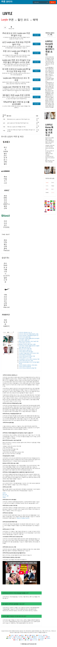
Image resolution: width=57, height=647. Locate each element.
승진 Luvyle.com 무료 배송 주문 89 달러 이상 (16, 43)
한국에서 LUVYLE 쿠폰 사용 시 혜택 (27, 344)
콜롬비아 (35, 637)
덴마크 (16, 639)
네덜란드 (33, 635)
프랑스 (46, 635)
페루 (48, 637)
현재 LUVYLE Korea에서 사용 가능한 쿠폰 (28, 341)
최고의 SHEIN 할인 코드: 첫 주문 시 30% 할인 (5, 155)
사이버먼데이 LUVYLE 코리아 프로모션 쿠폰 (29, 359)
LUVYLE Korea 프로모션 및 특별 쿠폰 (27, 368)
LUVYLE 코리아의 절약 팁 (25, 366)
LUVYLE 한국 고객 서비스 (25, 343)
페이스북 (5, 494)
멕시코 (24, 637)
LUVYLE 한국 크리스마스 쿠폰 (26, 360)
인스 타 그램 (5, 496)
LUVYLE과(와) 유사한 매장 (25, 354)
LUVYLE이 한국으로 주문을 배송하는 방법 (28, 334)
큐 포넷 (41, 639)
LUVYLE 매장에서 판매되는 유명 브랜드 (28, 365)
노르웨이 (48, 638)
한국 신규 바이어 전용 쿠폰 (25, 348)
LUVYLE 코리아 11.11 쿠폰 (25, 357)
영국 (17, 635)
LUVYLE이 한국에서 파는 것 (25, 332)
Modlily (23, 518)
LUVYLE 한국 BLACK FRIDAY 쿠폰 (27, 356)
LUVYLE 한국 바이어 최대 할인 (26, 351)
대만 (25, 638)
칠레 (29, 637)
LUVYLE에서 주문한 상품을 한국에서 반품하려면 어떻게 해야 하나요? (29, 346)
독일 (27, 635)
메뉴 (53, 2)
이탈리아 (10, 637)
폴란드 (22, 635)
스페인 (12, 635)
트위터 (4, 493)
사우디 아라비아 (33, 638)
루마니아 (39, 635)
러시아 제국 (34, 639)
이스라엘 (41, 638)
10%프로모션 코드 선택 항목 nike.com (6, 301)
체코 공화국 (18, 637)
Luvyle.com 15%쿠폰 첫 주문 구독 (16, 87)
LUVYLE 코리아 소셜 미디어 (25, 350)
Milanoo (19, 518)
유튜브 (4, 497)
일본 (14, 638)
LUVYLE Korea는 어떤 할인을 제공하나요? (29, 335)
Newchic (27, 518)
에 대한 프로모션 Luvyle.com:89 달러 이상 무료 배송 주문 (16, 70)
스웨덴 (27, 639)
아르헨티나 (42, 637)
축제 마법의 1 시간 (5, 180)
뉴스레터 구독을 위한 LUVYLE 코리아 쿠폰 (29, 353)
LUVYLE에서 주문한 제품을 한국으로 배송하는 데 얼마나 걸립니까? (29, 339)
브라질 (9, 638)
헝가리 (22, 639)
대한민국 (20, 638)
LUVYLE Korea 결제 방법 (25, 337)
